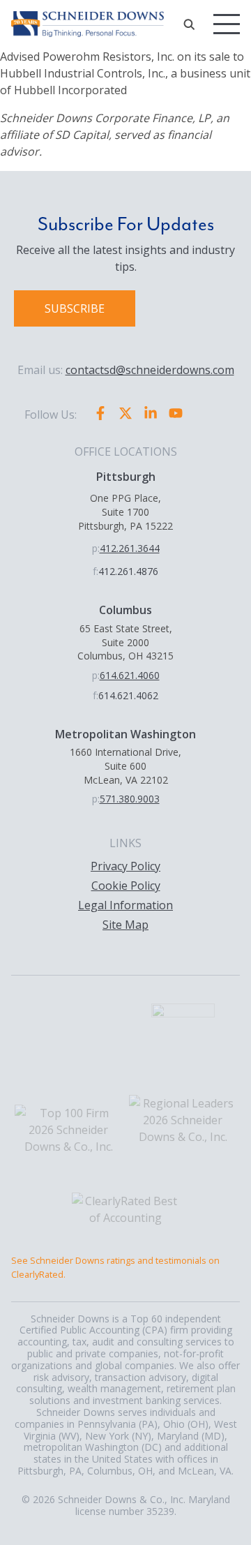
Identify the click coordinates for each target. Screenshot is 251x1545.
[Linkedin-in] (151, 413)
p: (96, 548)
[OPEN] (189, 24)
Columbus (125, 610)
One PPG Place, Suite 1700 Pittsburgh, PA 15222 (125, 511)
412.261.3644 (130, 548)
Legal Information (125, 905)
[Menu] (226, 24)
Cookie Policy (125, 886)
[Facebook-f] (100, 413)
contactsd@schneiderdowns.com (150, 370)
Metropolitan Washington (125, 734)
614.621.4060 (130, 675)
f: (95, 571)
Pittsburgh (125, 476)
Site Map (125, 925)
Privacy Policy (125, 866)
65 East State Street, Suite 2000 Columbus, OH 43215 (125, 642)
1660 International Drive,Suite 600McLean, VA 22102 (125, 765)
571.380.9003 (130, 798)
